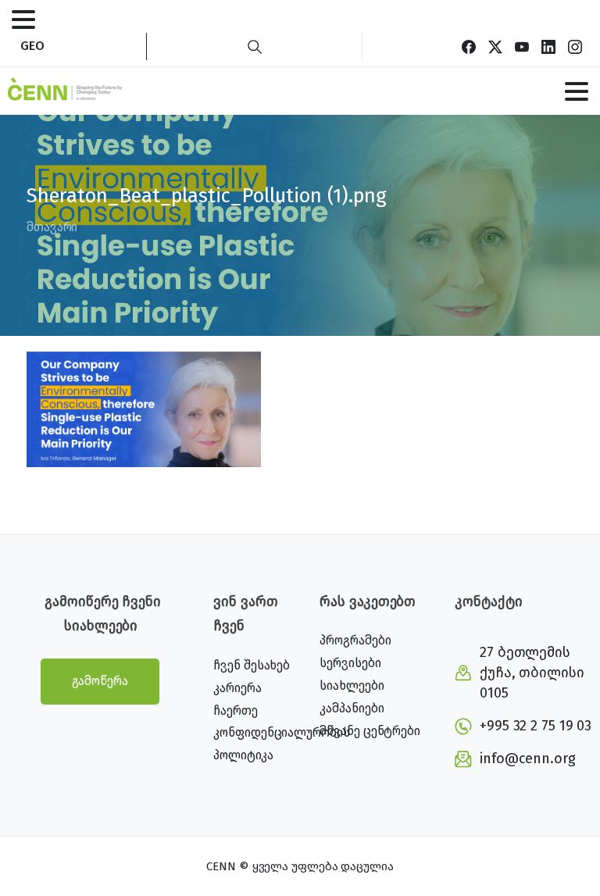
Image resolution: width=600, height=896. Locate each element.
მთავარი (52, 227)
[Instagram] (575, 46)
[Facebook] (469, 46)
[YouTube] (522, 46)
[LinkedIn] (548, 46)
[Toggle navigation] (23, 19)
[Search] (254, 46)
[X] (495, 46)
